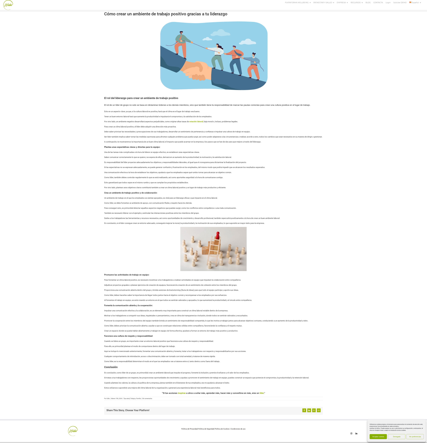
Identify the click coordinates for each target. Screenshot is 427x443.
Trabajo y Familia (135, 398)
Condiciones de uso (238, 429)
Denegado (396, 437)
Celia (108, 398)
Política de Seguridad (206, 429)
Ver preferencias (415, 437)
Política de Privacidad (189, 429)
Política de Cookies (222, 429)
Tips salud (127, 398)
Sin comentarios (147, 398)
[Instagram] (351, 433)
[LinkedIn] (356, 433)
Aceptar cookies (378, 437)
